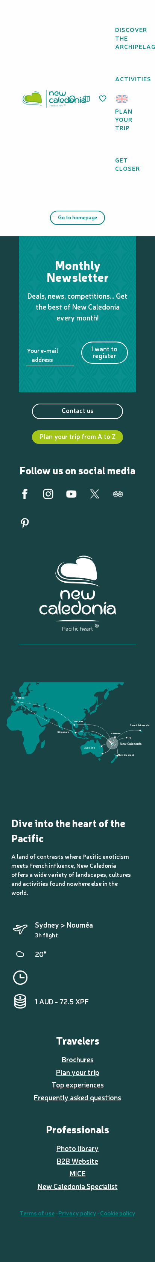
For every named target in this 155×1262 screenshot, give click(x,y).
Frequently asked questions (77, 1097)
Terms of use (37, 1213)
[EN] (122, 98)
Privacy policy (77, 1213)
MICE (78, 1173)
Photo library (77, 1148)
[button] (124, 98)
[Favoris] (103, 99)
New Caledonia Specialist (78, 1186)
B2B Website (77, 1161)
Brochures (78, 1059)
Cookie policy (117, 1213)
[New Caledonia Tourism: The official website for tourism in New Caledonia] (54, 99)
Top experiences (78, 1084)
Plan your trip (77, 1072)
